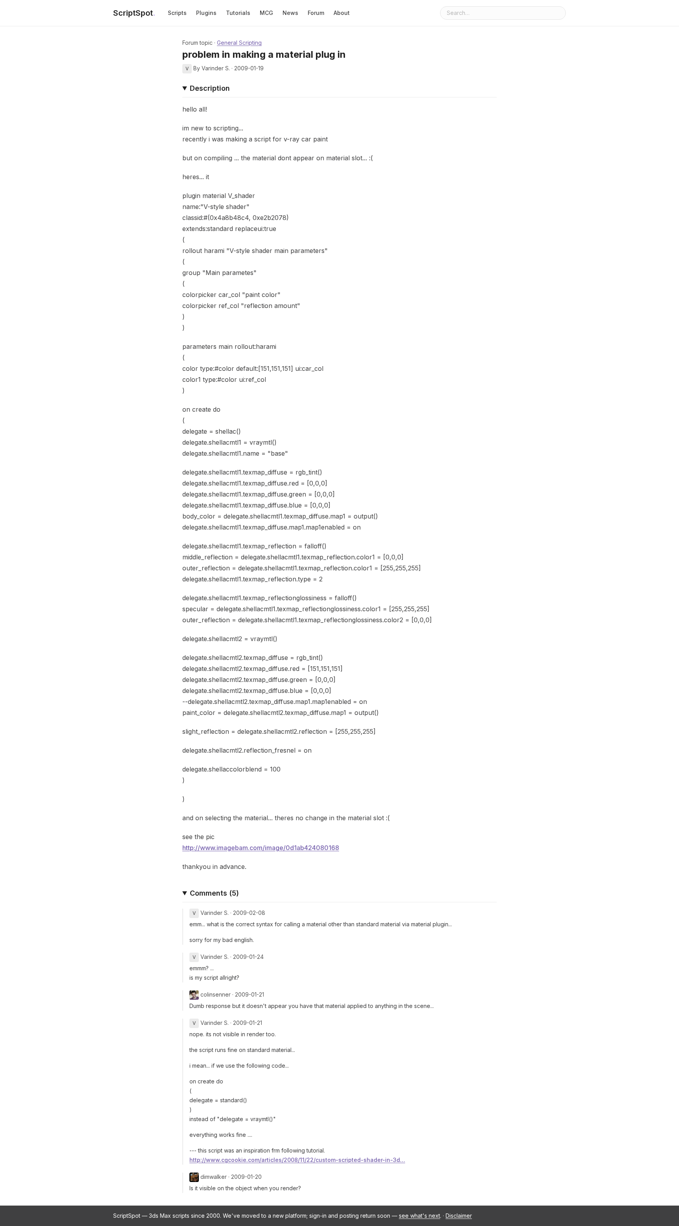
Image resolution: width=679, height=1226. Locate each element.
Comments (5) (214, 893)
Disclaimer (459, 1215)
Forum (316, 12)
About (342, 12)
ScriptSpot (134, 13)
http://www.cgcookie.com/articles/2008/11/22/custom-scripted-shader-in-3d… (297, 1159)
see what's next (419, 1215)
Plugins (206, 12)
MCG (266, 12)
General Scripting (239, 42)
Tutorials (238, 12)
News (290, 12)
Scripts (177, 12)
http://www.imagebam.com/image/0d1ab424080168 (260, 848)
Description (210, 88)
